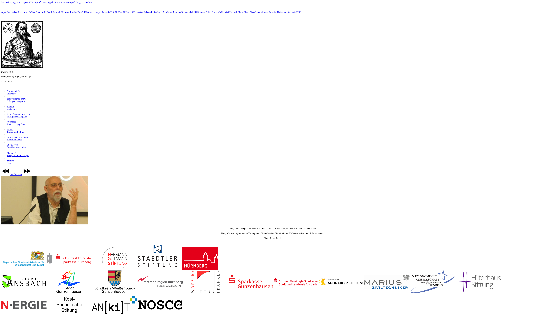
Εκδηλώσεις (17, 146)
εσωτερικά (70, 2)
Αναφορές (16, 123)
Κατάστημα (59, 2)
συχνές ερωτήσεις (20, 2)
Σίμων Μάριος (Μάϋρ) (17, 100)
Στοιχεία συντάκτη (84, 2)
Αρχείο (50, 2)
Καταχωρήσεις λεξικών (17, 138)
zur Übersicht (16, 174)
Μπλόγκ (10, 161)
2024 (31, 2)
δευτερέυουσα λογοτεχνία (18, 115)
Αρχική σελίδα (13, 92)
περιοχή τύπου (40, 2)
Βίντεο (16, 130)
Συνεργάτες (6, 2)
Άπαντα (12, 107)
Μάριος (18, 154)
